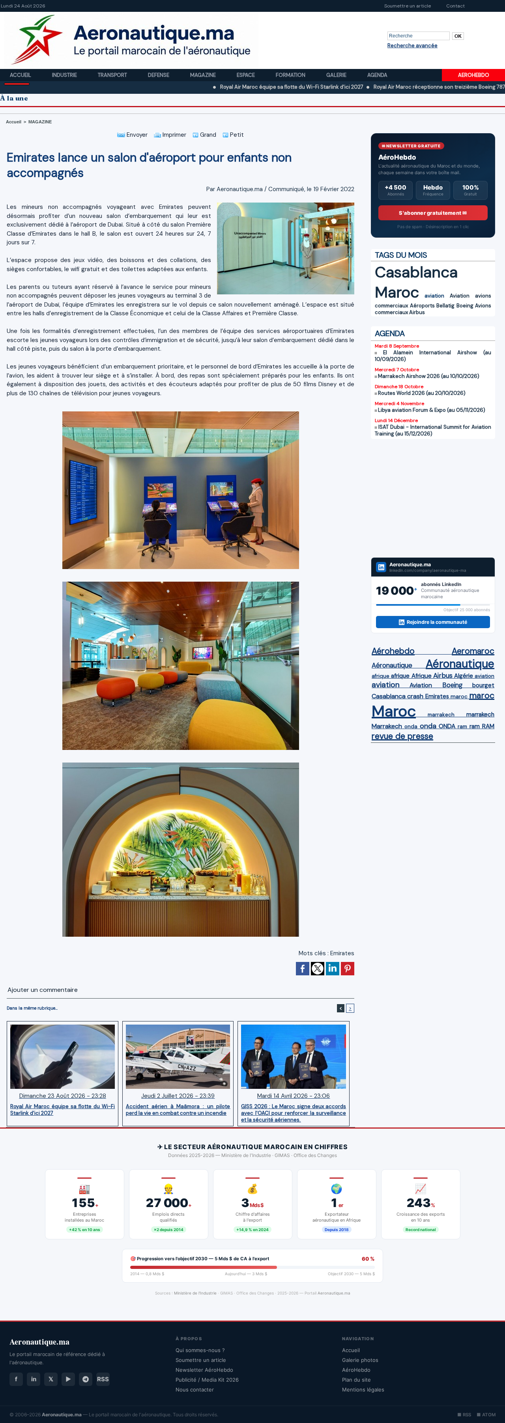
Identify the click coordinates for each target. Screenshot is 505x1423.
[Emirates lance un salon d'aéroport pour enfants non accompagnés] (285, 205)
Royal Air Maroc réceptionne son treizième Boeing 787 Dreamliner (398, 87)
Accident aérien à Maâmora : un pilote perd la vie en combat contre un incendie (178, 1109)
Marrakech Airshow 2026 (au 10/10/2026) (428, 376)
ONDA (447, 726)
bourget (483, 685)
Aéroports (422, 305)
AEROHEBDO (473, 75)
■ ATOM (486, 1414)
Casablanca (416, 272)
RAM (488, 726)
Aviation (459, 295)
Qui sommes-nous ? (200, 1350)
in (33, 1379)
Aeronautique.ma (334, 1293)
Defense (159, 75)
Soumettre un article (407, 6)
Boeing (464, 305)
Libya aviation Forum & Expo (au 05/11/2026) (431, 410)
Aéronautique (392, 665)
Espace (246, 75)
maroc (459, 696)
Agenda (377, 75)
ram (462, 726)
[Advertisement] (433, 498)
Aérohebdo (393, 651)
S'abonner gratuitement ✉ (433, 213)
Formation (291, 75)
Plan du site (356, 1379)
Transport (113, 75)
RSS (103, 1379)
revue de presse (402, 736)
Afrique (421, 676)
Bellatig (445, 305)
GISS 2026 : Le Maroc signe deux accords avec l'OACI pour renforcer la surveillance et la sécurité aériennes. (293, 1113)
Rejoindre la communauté (437, 622)
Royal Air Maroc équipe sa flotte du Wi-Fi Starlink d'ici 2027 (236, 87)
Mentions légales (363, 1389)
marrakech (441, 714)
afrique (380, 676)
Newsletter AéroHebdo (204, 1370)
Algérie (463, 676)
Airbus (417, 312)
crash (415, 696)
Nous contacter (195, 1389)
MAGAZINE (40, 121)
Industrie (65, 75)
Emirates (342, 953)
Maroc (397, 292)
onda (410, 726)
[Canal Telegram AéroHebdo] (85, 1379)
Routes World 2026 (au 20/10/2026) (422, 393)
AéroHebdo (356, 1370)
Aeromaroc (473, 651)
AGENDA (390, 333)
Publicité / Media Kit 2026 (207, 1379)
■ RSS (464, 1414)
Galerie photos (360, 1360)
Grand (207, 135)
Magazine (203, 75)
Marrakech (387, 726)
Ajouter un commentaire (42, 990)
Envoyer (136, 135)
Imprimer (173, 135)
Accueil (21, 75)
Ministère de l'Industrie (195, 1293)
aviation (434, 295)
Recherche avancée (412, 45)
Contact (455, 6)
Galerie (337, 75)
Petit (236, 135)
